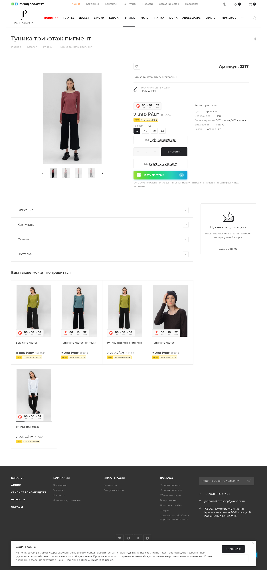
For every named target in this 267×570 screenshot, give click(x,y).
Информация (114, 477)
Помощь (167, 477)
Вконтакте (120, 538)
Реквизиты (110, 485)
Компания (61, 477)
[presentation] (42, 173)
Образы (17, 506)
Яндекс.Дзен (147, 538)
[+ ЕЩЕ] (243, 18)
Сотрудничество (114, 490)
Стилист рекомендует (28, 492)
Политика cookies (171, 505)
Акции (16, 485)
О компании (60, 485)
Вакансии (59, 490)
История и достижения (67, 500)
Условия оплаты (170, 485)
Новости (18, 499)
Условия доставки (171, 490)
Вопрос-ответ (168, 500)
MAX (129, 538)
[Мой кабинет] (224, 4)
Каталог (17, 477)
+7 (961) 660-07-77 (31, 4)
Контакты (58, 495)
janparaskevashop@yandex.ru (224, 501)
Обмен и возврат (170, 495)
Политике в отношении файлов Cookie (89, 559)
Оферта (164, 510)
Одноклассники (138, 538)
